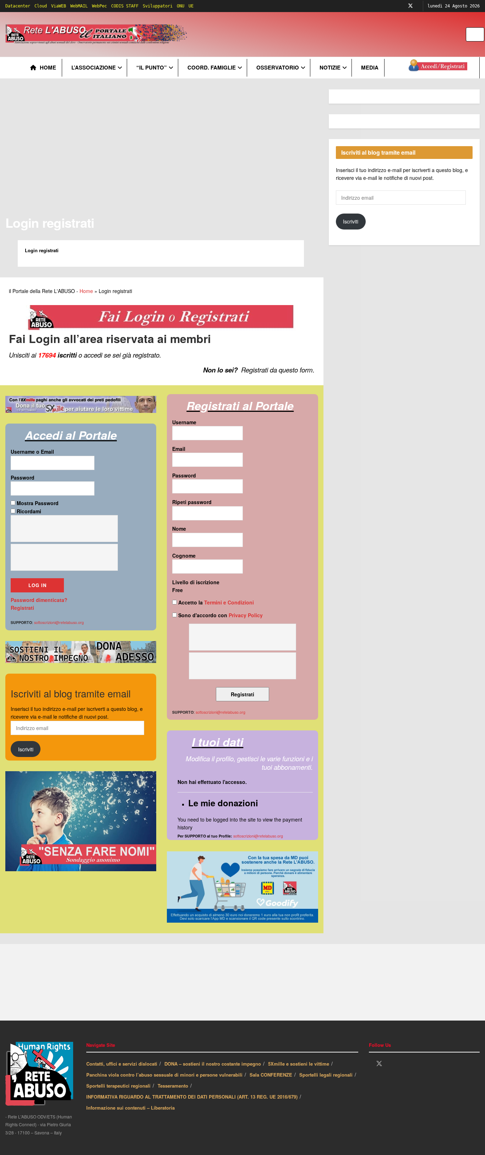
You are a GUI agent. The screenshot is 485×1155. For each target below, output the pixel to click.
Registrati (22, 607)
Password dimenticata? (39, 599)
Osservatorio (277, 67)
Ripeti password (192, 501)
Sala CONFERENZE (271, 1074)
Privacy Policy (246, 615)
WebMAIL (79, 6)
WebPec (99, 6)
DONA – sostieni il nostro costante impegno (212, 1063)
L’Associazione (93, 67)
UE (191, 6)
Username (184, 422)
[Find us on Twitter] (410, 6)
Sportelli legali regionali (326, 1074)
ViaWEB (58, 6)
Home (48, 67)
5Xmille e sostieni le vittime (298, 1063)
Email (178, 448)
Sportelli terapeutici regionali (118, 1085)
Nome (179, 528)
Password (22, 477)
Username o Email (32, 451)
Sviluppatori (158, 6)
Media (369, 67)
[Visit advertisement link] (333, 34)
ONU (180, 6)
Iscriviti (25, 749)
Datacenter (17, 6)
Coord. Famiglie (211, 67)
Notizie (330, 67)
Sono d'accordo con (220, 615)
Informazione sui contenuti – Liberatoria (130, 1107)
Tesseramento (173, 1085)
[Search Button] (479, 34)
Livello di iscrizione (195, 582)
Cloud (40, 6)
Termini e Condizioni (229, 602)
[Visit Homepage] (97, 34)
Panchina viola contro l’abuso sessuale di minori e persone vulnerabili (164, 1074)
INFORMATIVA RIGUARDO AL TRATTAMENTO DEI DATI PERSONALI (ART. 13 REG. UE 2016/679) (192, 1096)
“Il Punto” (151, 67)
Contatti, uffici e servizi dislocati (121, 1063)
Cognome (184, 555)
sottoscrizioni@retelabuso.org (258, 836)
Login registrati (49, 222)
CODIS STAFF (124, 6)
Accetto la (215, 602)
